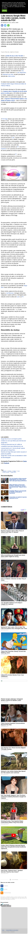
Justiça (14, 471)
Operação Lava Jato (8, 74)
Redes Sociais (6, 472)
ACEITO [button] (4, 10)
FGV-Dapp (4, 119)
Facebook (6, 463)
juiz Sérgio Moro (22, 72)
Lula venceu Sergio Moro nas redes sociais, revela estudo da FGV (13, 18)
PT (18, 147)
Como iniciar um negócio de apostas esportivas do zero (18, 497)
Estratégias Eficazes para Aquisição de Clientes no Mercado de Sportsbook (17, 492)
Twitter (25, 461)
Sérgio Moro (13, 472)
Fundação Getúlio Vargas (7, 84)
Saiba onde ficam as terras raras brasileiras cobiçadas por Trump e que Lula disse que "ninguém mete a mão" (18, 486)
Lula (22, 70)
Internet (4, 471)
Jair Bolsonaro (10, 293)
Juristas (9, 471)
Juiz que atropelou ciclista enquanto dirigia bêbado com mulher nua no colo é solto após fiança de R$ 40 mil (18, 479)
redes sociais (11, 76)
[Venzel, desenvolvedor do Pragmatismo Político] (5, 904)
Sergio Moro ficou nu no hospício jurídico (11, 439)
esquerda (3, 148)
